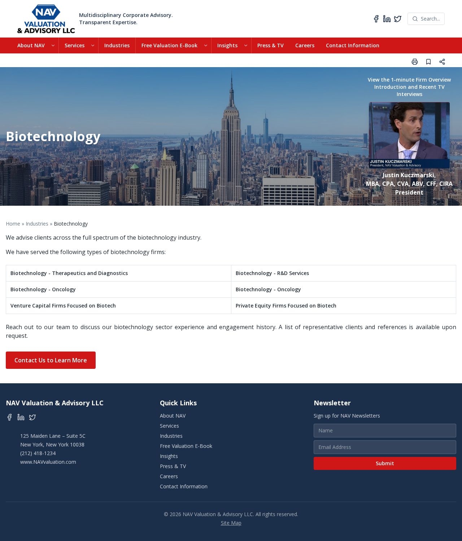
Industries (117, 45)
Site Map (231, 522)
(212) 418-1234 (38, 453)
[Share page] (442, 61)
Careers (304, 45)
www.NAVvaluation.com (48, 461)
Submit (385, 463)
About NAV (31, 45)
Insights (227, 45)
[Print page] (414, 61)
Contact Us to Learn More (50, 360)
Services (74, 45)
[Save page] (428, 61)
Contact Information (352, 45)
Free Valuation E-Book (169, 45)
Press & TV (270, 45)
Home (13, 223)
